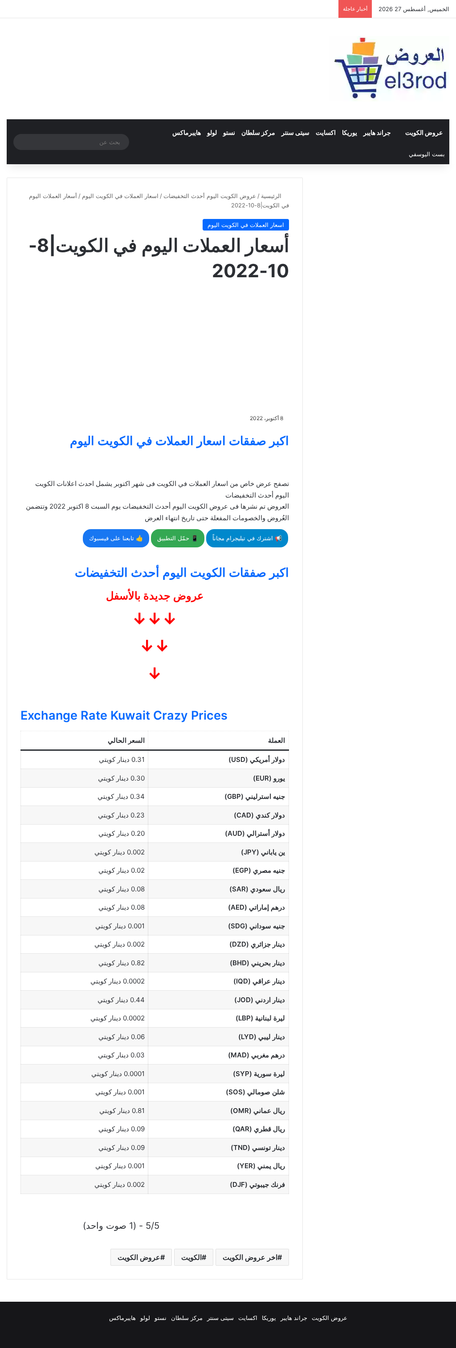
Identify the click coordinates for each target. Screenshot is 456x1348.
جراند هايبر (377, 132)
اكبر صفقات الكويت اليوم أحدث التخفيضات (182, 572)
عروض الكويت (424, 132)
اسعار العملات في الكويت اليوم (120, 195)
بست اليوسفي (427, 154)
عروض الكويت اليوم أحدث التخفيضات (209, 195)
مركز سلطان (258, 132)
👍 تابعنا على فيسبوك (116, 538)
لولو (212, 132)
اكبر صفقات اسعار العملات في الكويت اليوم (179, 440)
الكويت (191, 1257)
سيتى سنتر (295, 132)
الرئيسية (272, 195)
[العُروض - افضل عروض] (389, 68)
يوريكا (349, 132)
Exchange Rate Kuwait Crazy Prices (124, 715)
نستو (229, 132)
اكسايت (326, 132)
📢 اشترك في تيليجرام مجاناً (247, 538)
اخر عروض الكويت (250, 1257)
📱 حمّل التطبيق (177, 538)
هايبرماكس (186, 132)
